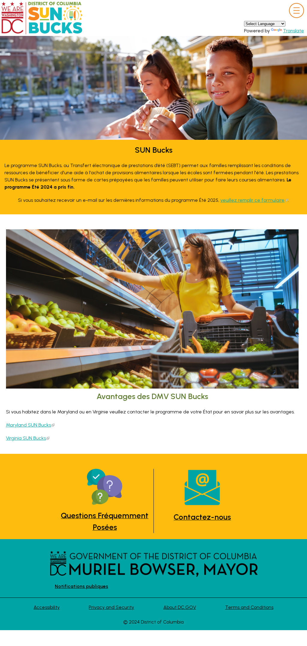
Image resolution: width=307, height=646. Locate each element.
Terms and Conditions (249, 607)
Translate (293, 31)
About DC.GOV (179, 607)
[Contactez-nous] (202, 488)
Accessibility (47, 607)
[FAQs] (105, 488)
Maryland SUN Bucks (28, 425)
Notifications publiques (81, 586)
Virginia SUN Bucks (26, 438)
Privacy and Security (111, 607)
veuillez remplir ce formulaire (252, 200)
